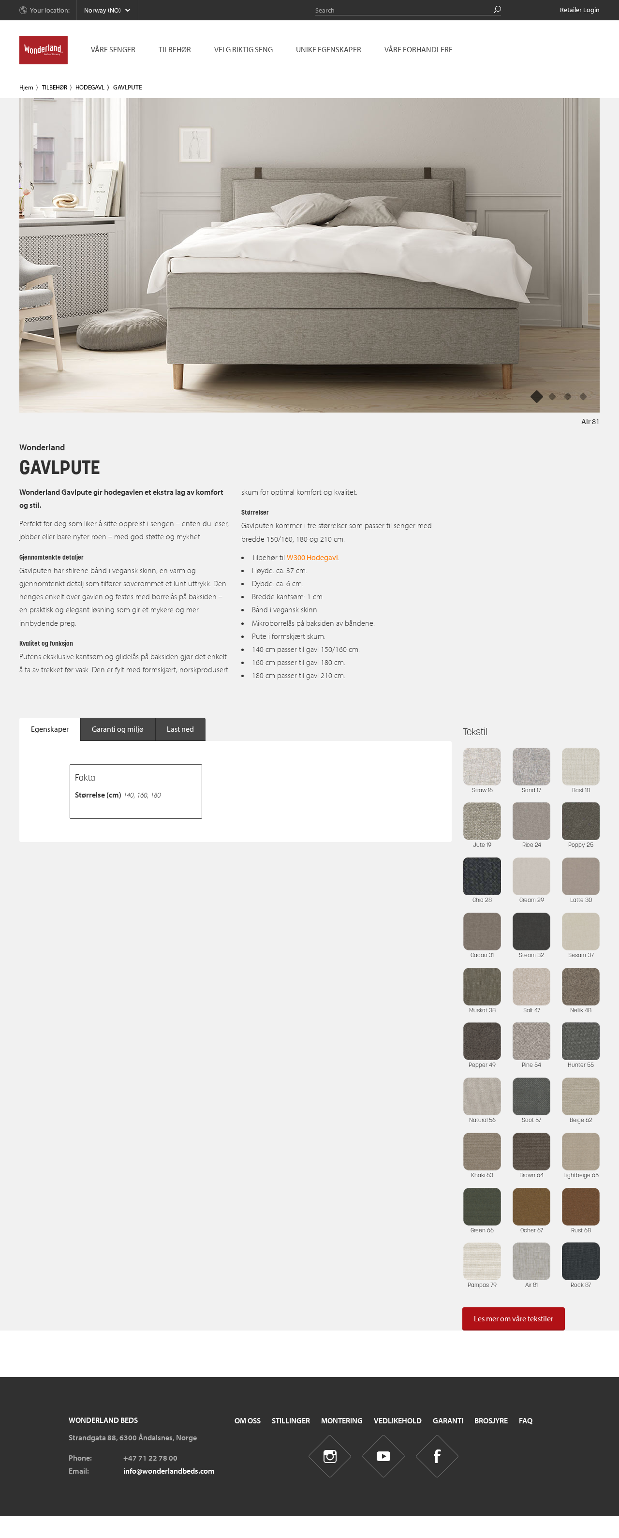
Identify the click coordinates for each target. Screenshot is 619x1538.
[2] (568, 396)
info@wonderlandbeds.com (169, 1471)
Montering (342, 1420)
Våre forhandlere (418, 49)
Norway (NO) (102, 10)
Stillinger (291, 1420)
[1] (552, 396)
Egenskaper (50, 729)
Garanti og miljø (118, 729)
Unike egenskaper (328, 49)
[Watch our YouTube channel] (384, 1456)
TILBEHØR (54, 87)
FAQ (525, 1420)
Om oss (248, 1420)
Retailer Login (580, 9)
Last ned (180, 729)
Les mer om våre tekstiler (513, 1318)
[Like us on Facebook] (437, 1456)
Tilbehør (175, 49)
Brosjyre (491, 1420)
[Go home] (43, 50)
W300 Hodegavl (312, 557)
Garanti (448, 1420)
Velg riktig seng (243, 49)
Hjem (26, 87)
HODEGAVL (89, 87)
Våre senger (113, 49)
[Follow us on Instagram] (330, 1456)
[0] (537, 396)
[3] (583, 396)
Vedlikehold (398, 1420)
